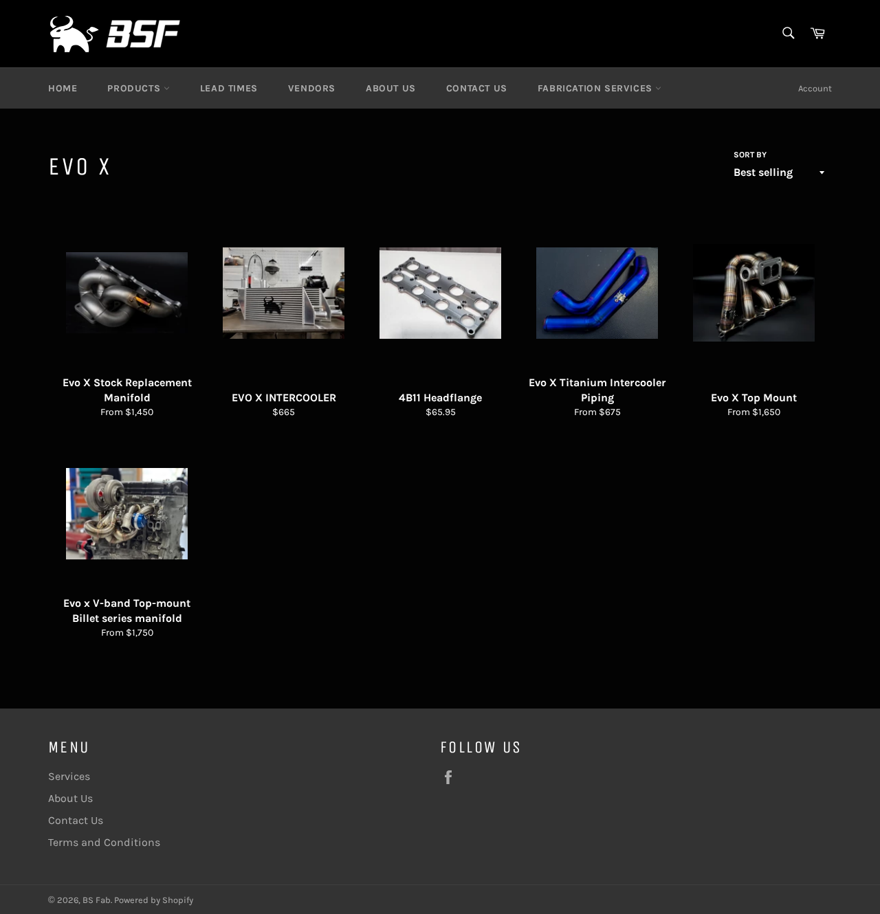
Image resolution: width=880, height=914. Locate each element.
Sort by (750, 154)
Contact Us (476, 88)
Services (69, 776)
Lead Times (229, 88)
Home (62, 88)
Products (135, 88)
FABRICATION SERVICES (597, 88)
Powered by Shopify (153, 900)
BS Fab (96, 900)
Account (815, 88)
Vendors (312, 88)
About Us (391, 88)
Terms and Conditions (104, 842)
